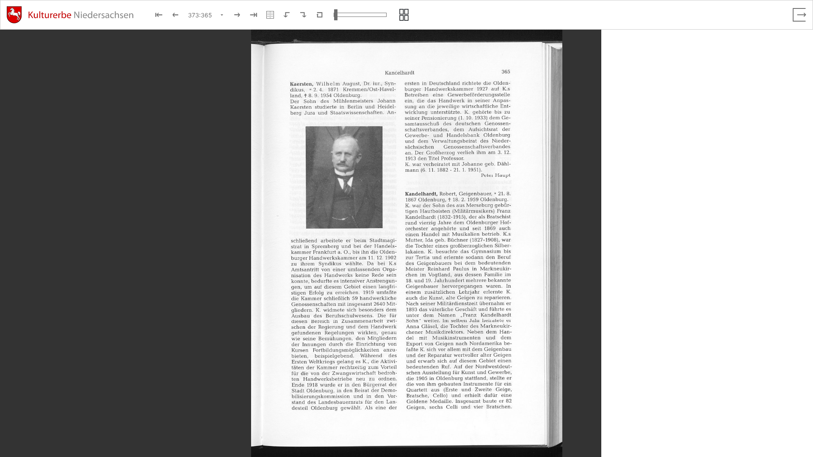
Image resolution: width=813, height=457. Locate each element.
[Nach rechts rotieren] (303, 15)
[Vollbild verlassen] (799, 15)
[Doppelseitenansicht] (270, 15)
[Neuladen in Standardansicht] (319, 15)
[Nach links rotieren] (286, 15)
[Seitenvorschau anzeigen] (404, 15)
